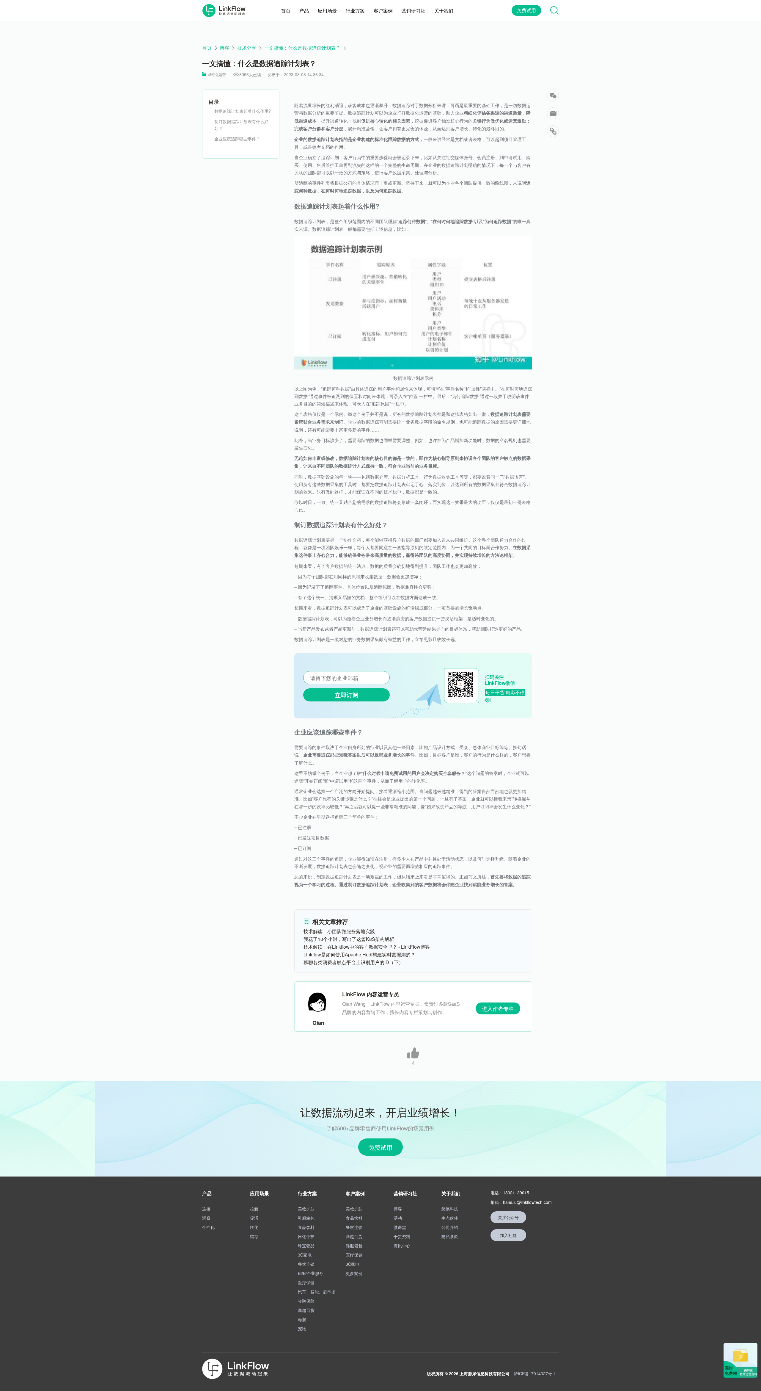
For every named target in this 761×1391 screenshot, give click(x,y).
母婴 (302, 1319)
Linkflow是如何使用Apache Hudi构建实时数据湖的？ (359, 954)
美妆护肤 (306, 1209)
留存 (254, 1236)
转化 (254, 1227)
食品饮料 (306, 1227)
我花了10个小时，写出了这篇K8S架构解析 (349, 939)
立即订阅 (347, 694)
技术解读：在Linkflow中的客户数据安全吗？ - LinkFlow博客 (367, 946)
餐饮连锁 (306, 1264)
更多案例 (354, 1273)
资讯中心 (402, 1246)
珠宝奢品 (306, 1246)
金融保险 (306, 1301)
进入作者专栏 (498, 1008)
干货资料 (402, 1236)
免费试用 (526, 10)
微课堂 (400, 1227)
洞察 (206, 1218)
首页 (207, 48)
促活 (254, 1218)
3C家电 (305, 1255)
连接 (206, 1209)
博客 (224, 48)
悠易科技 (449, 1209)
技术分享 (246, 48)
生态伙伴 (449, 1218)
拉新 (254, 1209)
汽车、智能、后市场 (316, 1292)
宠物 (302, 1329)
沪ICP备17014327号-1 (535, 1373)
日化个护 (306, 1236)
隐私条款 (449, 1236)
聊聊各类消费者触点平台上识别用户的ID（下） (353, 962)
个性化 (208, 1227)
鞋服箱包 (306, 1218)
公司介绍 (449, 1227)
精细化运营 (217, 74)
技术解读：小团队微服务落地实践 (339, 931)
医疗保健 (306, 1282)
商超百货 (306, 1310)
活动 (398, 1218)
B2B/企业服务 (310, 1273)
